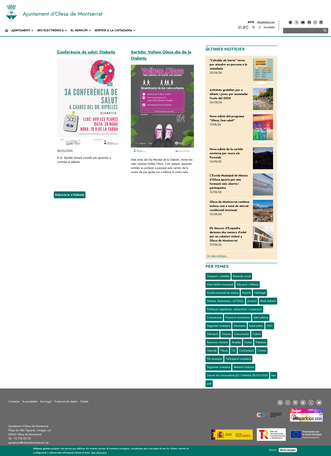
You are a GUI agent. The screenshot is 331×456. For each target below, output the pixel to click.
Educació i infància (247, 284)
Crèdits (84, 401)
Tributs (224, 351)
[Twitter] (296, 22)
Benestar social (242, 276)
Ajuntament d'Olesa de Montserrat (63, 14)
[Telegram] (290, 22)
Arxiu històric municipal (220, 284)
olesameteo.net (266, 22)
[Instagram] (315, 22)
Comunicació (214, 317)
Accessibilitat (29, 401)
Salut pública (260, 317)
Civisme (261, 351)
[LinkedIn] (321, 22)
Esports (246, 293)
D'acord (272, 450)
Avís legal (45, 401)
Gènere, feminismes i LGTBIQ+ (225, 301)
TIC (233, 351)
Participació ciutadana (238, 359)
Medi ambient (268, 301)
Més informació (99, 452)
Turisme (226, 334)
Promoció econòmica (237, 317)
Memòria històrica (244, 367)
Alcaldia (236, 342)
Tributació (212, 334)
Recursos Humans (217, 342)
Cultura (257, 334)
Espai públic (256, 326)
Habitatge (260, 293)
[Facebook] (309, 22)
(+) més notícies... (217, 256)
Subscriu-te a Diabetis (69, 195)
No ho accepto (287, 450)
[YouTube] (303, 22)
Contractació (246, 351)
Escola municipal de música (222, 293)
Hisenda (212, 351)
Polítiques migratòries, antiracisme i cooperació (234, 309)
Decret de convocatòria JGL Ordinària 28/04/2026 (237, 375)
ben (273, 375)
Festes (248, 342)
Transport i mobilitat (218, 276)
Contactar (13, 401)
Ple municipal (214, 359)
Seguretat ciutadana (218, 326)
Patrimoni (260, 342)
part (209, 384)
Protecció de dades (65, 401)
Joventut (252, 301)
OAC (270, 326)
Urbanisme (239, 326)
